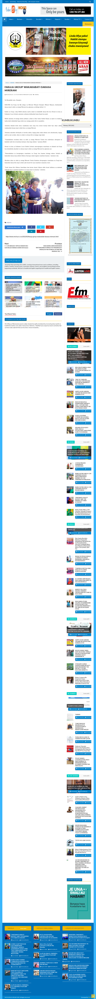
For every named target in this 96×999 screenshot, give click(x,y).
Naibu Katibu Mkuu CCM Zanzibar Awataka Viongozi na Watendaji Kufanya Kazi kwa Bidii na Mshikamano (83, 512)
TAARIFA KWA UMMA (75, 706)
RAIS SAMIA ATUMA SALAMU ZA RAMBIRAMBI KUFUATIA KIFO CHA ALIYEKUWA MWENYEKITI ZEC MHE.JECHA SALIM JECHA (83, 605)
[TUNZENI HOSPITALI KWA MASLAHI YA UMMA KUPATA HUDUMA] (70, 574)
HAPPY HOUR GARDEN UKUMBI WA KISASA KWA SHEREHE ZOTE (82, 393)
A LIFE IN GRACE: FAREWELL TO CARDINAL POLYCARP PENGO (20, 986)
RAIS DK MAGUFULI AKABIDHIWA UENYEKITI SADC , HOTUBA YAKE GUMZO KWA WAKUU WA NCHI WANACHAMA (83, 405)
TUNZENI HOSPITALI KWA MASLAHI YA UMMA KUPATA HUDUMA (83, 570)
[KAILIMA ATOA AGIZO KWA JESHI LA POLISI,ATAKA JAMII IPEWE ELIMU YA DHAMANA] (70, 433)
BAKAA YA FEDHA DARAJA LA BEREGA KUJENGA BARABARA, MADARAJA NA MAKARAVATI (83, 559)
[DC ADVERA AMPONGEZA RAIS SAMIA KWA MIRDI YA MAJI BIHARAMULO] (70, 584)
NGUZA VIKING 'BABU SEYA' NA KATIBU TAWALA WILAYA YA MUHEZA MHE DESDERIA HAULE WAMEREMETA (83, 653)
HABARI (12, 82)
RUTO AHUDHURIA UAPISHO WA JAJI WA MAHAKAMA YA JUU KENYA (48, 936)
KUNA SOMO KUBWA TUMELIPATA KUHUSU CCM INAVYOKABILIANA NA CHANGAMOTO (19, 962)
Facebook (58, 314)
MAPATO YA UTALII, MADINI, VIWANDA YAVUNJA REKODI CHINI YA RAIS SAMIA (83, 592)
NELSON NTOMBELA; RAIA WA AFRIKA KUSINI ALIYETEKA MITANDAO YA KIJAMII (83, 370)
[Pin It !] (41, 231)
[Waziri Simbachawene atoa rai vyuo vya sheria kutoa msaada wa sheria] (70, 855)
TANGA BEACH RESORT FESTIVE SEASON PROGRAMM (78, 630)
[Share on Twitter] (41, 227)
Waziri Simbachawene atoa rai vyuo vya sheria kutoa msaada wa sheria (83, 851)
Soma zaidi (86, 346)
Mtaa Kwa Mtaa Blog (22, 1)
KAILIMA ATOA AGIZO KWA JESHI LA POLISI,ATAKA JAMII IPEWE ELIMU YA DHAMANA (83, 430)
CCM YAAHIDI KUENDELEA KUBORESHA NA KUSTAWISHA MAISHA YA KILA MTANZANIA (79, 452)
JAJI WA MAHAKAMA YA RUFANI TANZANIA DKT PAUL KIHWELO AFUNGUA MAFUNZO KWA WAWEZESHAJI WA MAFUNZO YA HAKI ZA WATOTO (83, 864)
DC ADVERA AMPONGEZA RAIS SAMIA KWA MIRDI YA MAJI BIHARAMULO (83, 580)
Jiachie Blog (13, 1)
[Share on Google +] (50, 227)
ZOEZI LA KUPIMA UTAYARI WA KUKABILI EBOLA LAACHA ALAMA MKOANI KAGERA (82, 418)
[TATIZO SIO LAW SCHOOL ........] (70, 846)
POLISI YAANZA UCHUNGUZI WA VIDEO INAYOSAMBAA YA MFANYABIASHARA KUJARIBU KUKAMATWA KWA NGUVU (82, 762)
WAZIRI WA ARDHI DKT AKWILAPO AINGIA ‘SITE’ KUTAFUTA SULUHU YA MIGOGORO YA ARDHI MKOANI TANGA (75, 956)
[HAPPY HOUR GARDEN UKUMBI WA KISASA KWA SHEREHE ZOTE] (70, 397)
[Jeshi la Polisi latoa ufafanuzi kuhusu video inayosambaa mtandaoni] (70, 802)
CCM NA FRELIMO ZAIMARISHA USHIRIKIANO (80, 464)
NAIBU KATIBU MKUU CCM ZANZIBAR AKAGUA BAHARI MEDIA (83, 488)
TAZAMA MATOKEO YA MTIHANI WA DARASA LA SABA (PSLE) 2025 (81, 199)
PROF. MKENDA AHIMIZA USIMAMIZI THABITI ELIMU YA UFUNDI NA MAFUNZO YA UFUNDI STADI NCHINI (82, 152)
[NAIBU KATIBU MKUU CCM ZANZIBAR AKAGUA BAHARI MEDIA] (70, 492)
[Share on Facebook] (31, 227)
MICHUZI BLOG (9, 997)
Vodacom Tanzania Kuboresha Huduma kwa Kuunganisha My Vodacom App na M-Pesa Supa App (83, 748)
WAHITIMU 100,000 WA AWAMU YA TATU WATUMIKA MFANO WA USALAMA (81, 184)
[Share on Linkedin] (31, 231)
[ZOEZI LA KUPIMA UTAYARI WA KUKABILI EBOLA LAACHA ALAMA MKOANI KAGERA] (70, 421)
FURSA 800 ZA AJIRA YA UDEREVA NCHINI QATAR (82, 737)
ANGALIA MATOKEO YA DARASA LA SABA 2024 (81, 136)
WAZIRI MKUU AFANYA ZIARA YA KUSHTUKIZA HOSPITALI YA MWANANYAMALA (53, 289)
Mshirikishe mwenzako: (13, 227)
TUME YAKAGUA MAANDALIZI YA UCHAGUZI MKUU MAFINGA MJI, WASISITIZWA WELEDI (81, 726)
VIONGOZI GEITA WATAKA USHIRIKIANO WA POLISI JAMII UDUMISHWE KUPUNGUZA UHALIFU (53, 303)
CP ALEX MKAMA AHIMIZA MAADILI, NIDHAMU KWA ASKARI (13, 305)
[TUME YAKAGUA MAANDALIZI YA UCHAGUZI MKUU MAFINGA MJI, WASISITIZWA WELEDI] (70, 729)
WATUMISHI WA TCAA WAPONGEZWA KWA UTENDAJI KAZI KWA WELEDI (81, 168)
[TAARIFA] (70, 720)
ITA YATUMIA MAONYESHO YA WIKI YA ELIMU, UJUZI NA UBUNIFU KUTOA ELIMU (78, 945)
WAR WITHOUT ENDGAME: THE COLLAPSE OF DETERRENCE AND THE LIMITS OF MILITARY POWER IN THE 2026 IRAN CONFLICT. (20, 974)
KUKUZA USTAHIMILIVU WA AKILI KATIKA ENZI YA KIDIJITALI (79, 787)
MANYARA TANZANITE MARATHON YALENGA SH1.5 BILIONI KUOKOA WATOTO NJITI (79, 936)
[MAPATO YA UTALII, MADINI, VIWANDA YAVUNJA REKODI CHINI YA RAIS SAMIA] (70, 595)
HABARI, (37, 94)
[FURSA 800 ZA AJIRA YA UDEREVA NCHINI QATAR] (70, 742)
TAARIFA (77, 714)
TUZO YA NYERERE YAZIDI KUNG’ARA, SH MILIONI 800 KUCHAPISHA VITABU (77, 976)
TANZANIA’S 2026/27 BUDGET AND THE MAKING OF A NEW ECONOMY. (81, 500)
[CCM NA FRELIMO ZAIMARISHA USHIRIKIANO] (70, 468)
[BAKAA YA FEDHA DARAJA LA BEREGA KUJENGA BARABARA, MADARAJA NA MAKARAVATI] (70, 562)
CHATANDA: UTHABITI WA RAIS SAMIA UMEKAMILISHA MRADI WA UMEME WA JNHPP (33, 289)
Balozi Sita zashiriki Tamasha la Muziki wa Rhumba (47, 945)
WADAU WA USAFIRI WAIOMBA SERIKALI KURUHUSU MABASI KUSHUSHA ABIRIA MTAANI (79, 966)
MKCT (89, 997)
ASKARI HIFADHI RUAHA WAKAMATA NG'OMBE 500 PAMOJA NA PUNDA (48, 972)
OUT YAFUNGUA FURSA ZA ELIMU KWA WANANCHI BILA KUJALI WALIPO (33, 304)
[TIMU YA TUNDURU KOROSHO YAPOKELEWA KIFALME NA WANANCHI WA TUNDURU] (70, 385)
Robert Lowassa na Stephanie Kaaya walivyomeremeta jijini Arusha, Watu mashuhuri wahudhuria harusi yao (82, 680)
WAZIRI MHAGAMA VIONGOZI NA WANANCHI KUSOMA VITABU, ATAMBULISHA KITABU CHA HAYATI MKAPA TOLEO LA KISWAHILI (83, 829)
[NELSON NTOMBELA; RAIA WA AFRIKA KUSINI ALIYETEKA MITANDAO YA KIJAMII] (70, 373)
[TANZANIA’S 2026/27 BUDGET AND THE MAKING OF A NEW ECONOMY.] (70, 503)
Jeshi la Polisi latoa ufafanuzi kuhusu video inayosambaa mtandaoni (82, 798)
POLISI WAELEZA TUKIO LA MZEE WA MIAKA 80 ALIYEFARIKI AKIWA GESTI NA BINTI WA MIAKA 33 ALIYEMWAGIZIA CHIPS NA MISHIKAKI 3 (78, 354)
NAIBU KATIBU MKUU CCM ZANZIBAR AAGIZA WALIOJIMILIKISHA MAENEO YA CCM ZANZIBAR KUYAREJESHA (83, 476)
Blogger (49, 314)
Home (7, 1)
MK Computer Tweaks (33, 1)
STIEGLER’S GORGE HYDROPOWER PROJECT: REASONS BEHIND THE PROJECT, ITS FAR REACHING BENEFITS (82, 667)
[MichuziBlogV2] (16, 9)
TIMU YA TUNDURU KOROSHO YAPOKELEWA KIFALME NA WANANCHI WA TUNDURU (82, 382)
